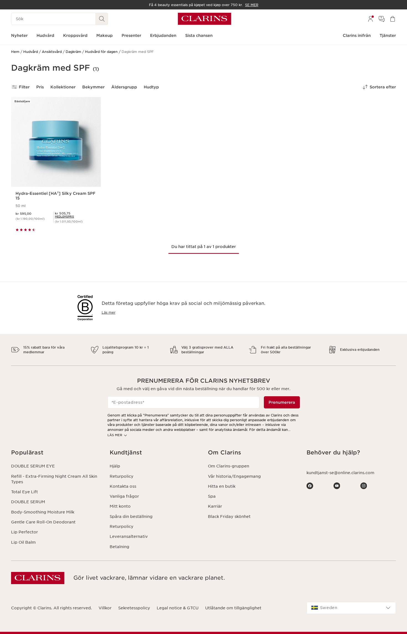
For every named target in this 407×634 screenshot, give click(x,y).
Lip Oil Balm (23, 542)
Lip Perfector (24, 532)
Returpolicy (121, 476)
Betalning (119, 546)
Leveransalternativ (129, 536)
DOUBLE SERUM (28, 502)
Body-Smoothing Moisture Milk (42, 512)
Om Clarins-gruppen (228, 466)
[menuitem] (370, 19)
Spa (212, 496)
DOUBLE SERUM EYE (33, 466)
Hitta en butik (221, 486)
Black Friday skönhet (229, 516)
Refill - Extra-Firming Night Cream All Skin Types (54, 479)
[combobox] (351, 608)
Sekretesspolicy (134, 608)
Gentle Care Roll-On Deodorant (43, 522)
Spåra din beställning (131, 516)
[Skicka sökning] (102, 19)
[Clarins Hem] (204, 18)
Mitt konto (120, 506)
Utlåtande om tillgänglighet (233, 608)
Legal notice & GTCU (178, 608)
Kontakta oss (123, 486)
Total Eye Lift (24, 492)
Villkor (105, 608)
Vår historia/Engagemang (234, 476)
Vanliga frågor (124, 496)
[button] (56, 453)
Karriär (215, 506)
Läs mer (108, 312)
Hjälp (115, 466)
